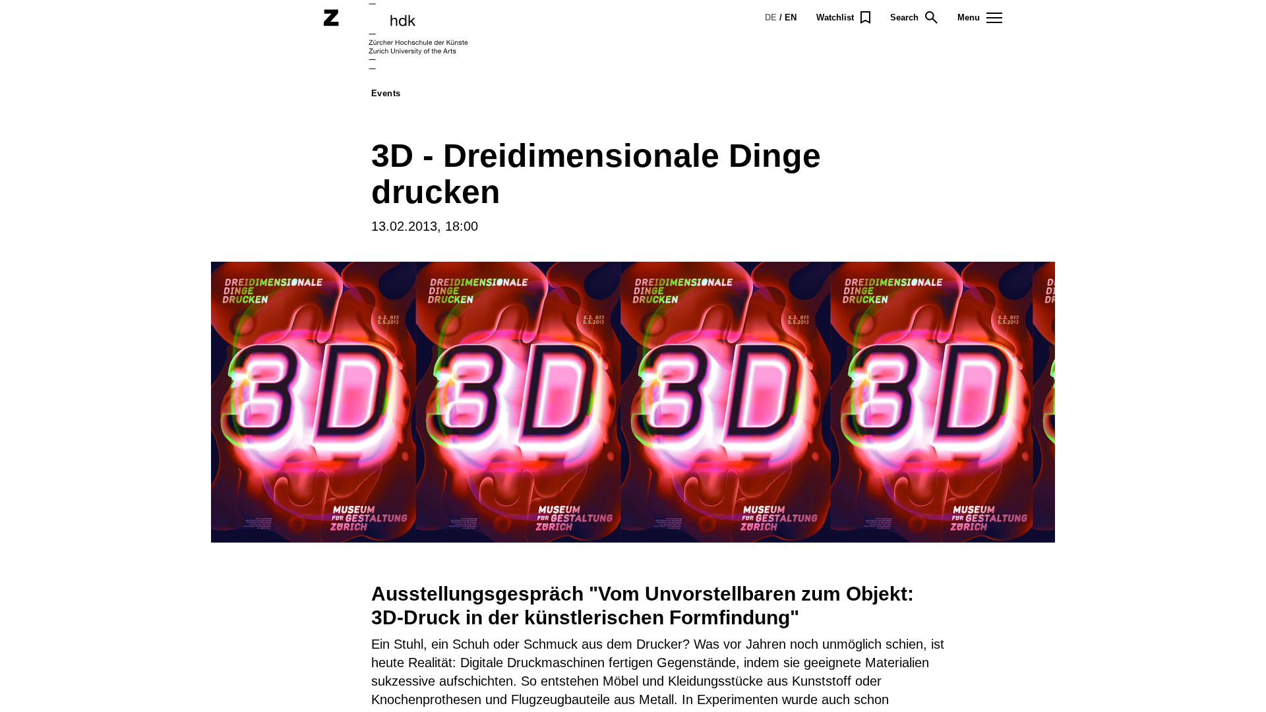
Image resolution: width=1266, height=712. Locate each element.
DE (771, 17)
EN (791, 17)
